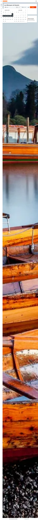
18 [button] (25, 17)
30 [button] (5, 21)
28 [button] (18, 21)
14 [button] (18, 17)
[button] (1, 1)
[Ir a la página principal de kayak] (5, 1)
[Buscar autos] (1, 6)
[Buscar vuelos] (1, 3)
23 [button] (5, 19)
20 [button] (12, 17)
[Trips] (1, 14)
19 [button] (10, 17)
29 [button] (3, 21)
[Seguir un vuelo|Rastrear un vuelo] (1, 10)
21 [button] (18, 19)
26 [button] (10, 19)
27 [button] (12, 19)
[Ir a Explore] (1, 8)
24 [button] (23, 19)
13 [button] (16, 17)
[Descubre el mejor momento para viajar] (1, 11)
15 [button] (3, 17)
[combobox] (11, 7)
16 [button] (5, 17)
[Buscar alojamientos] (1, 5)
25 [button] (25, 19)
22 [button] (3, 19)
